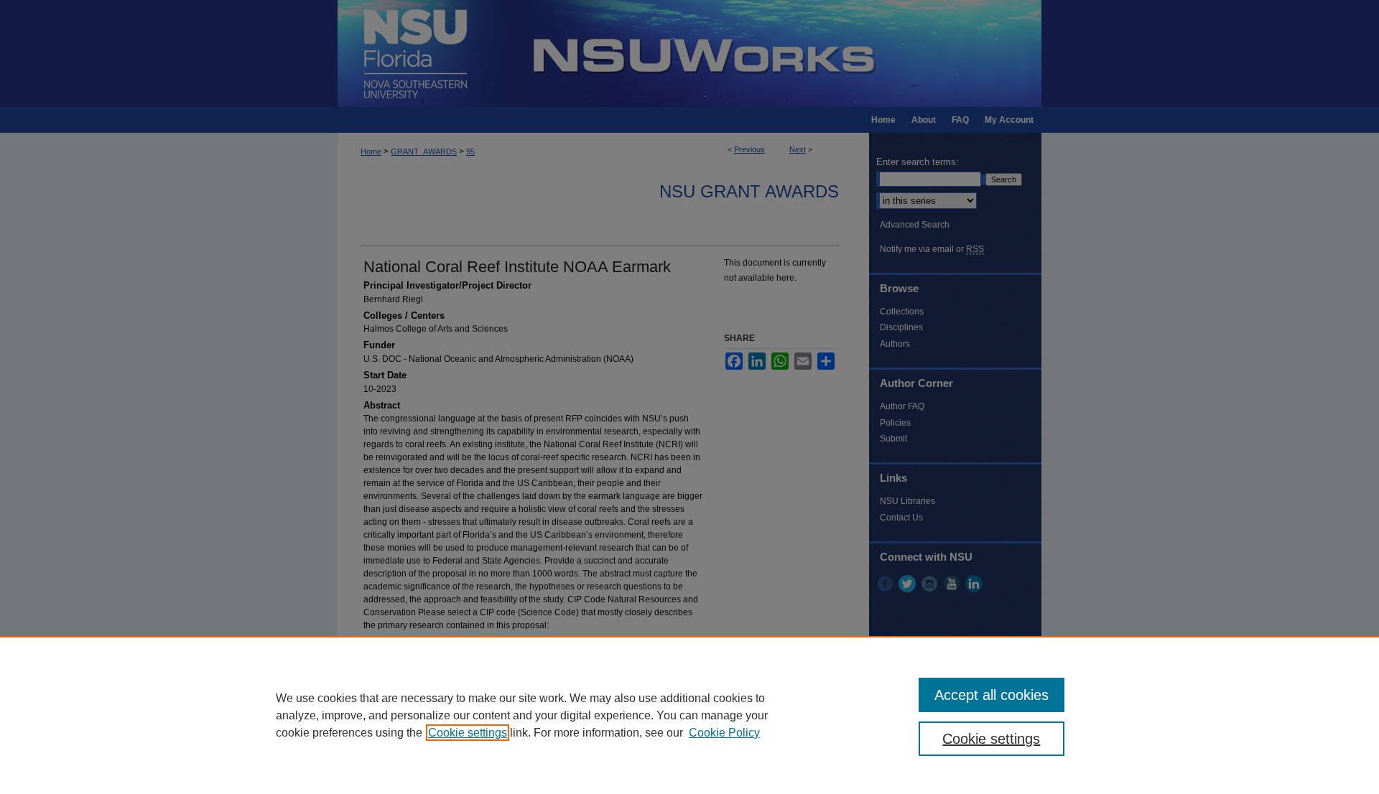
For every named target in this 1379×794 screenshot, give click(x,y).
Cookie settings (467, 733)
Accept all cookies (991, 695)
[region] (689, 715)
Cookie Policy (724, 733)
